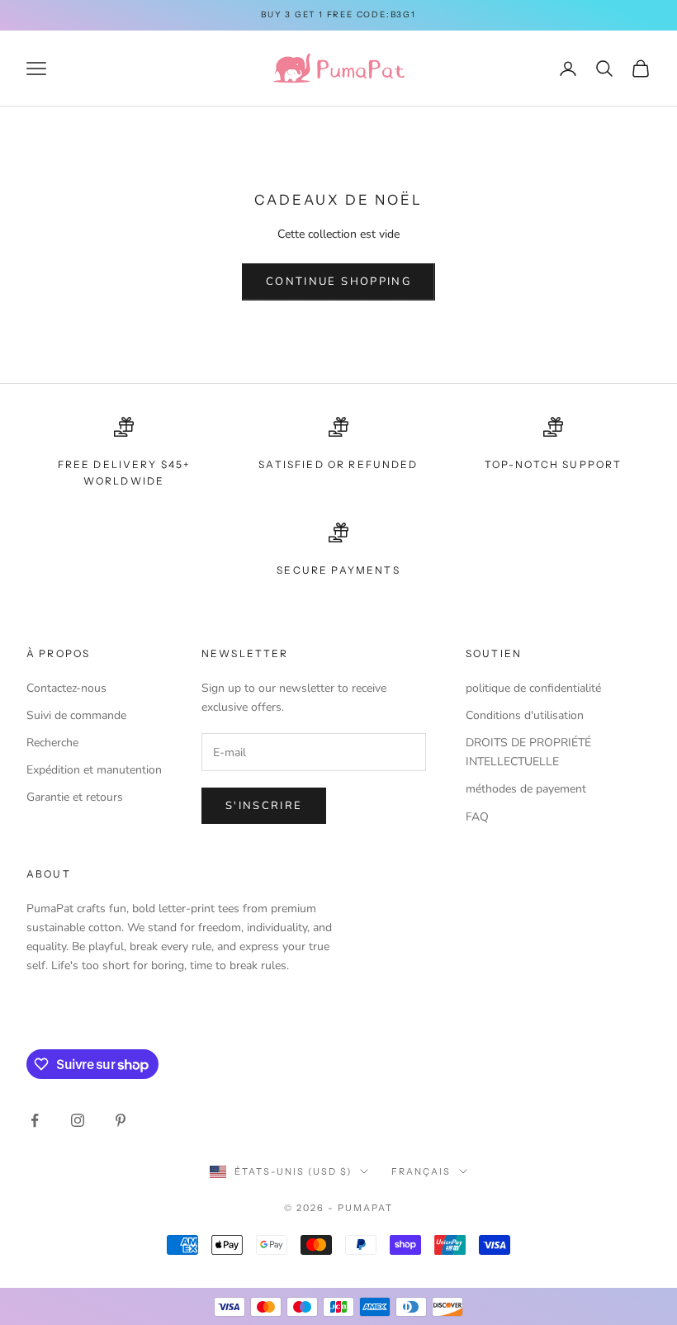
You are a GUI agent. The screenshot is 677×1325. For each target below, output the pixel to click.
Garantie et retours (74, 797)
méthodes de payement (526, 789)
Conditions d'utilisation (525, 715)
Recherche (52, 742)
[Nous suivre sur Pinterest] (120, 1120)
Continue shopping (338, 281)
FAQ (477, 817)
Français (421, 1171)
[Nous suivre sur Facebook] (34, 1120)
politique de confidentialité (533, 688)
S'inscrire (263, 805)
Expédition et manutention (94, 770)
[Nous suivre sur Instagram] (77, 1120)
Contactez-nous (66, 688)
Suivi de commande (76, 715)
